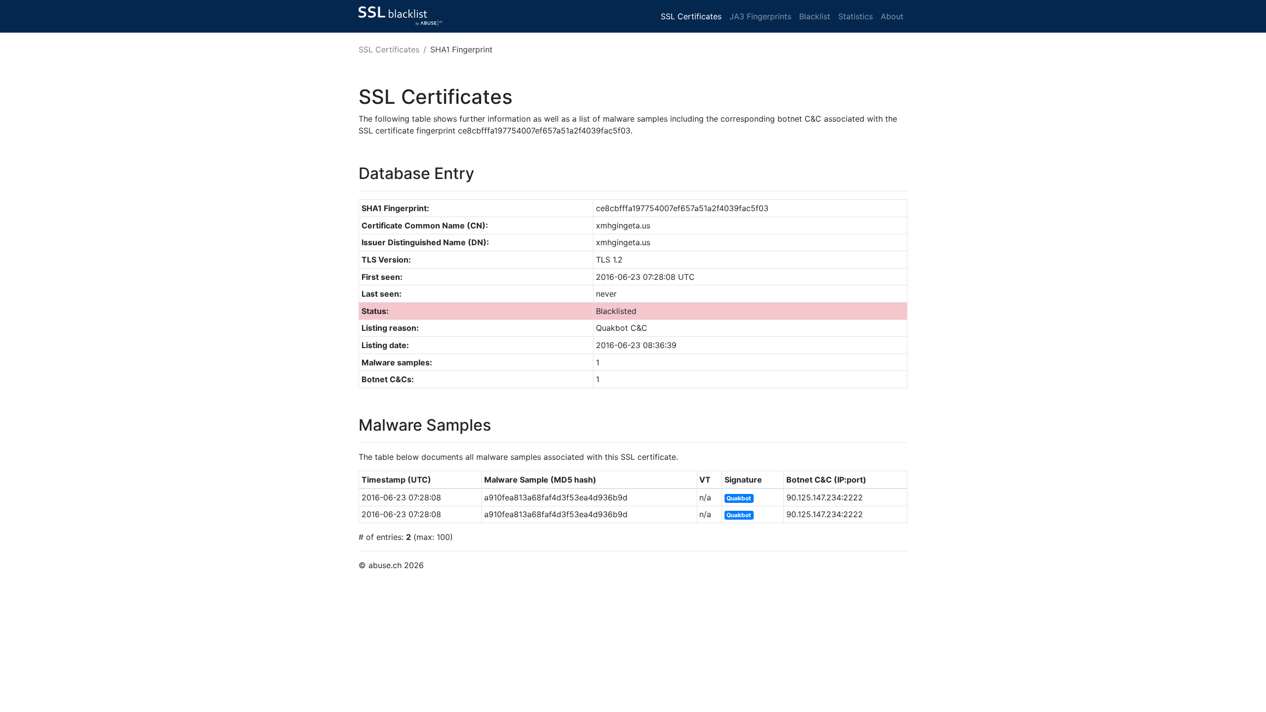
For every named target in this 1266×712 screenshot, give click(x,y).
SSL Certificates (691, 16)
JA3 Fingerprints (760, 16)
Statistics (855, 16)
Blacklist (814, 16)
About (892, 16)
